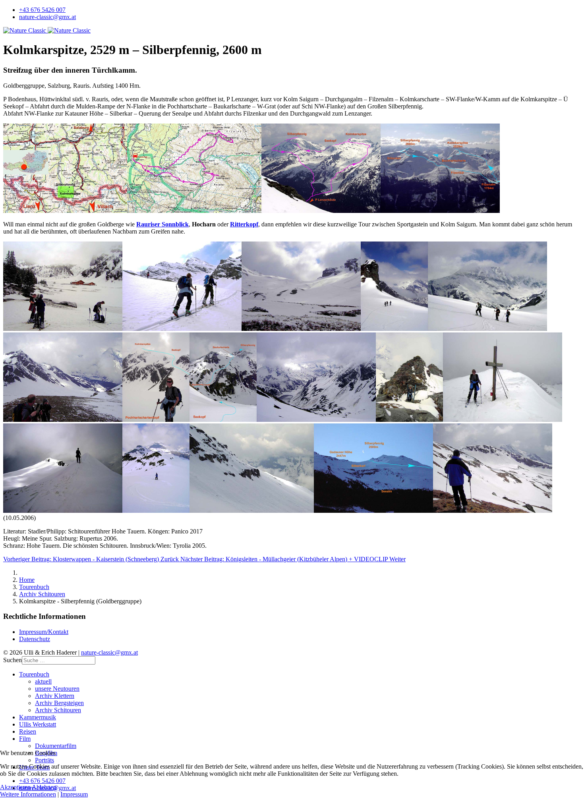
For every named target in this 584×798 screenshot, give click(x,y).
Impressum (74, 794)
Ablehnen (44, 787)
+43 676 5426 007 (42, 9)
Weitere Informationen (28, 794)
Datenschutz (34, 639)
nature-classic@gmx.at (47, 17)
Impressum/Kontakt (43, 631)
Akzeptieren (15, 787)
